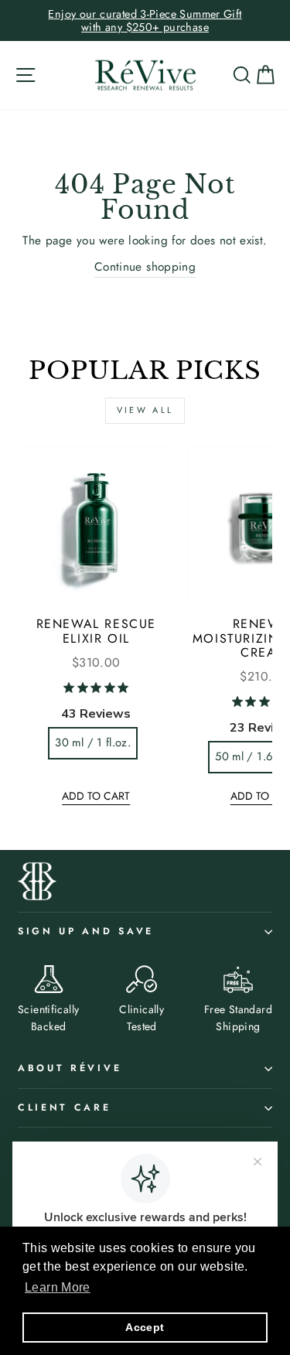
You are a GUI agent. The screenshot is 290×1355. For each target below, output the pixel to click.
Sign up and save (86, 931)
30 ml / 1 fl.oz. (93, 742)
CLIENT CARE (64, 1107)
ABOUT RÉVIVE (69, 1068)
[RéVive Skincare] (145, 75)
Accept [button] (144, 1327)
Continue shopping (145, 266)
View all (145, 410)
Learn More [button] (57, 1287)
